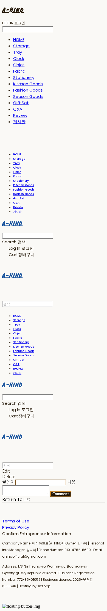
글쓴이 (8, 482)
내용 (71, 482)
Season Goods (28, 96)
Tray (17, 52)
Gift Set (21, 103)
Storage (21, 46)
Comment (60, 494)
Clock (18, 58)
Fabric (19, 71)
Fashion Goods (28, 90)
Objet (18, 65)
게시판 (19, 122)
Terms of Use (15, 521)
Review (20, 115)
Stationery (23, 77)
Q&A (17, 109)
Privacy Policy (15, 527)
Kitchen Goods (28, 84)
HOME (18, 39)
